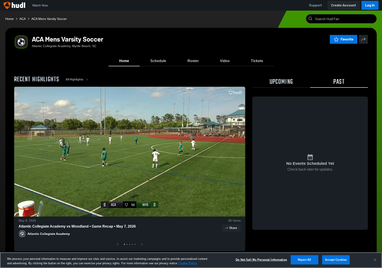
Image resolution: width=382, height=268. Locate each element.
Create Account (343, 5)
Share (233, 227)
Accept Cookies (336, 259)
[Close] (375, 260)
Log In (370, 5)
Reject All (304, 259)
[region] (191, 260)
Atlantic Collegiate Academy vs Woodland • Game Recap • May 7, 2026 (77, 226)
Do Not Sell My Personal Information (261, 259)
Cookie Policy (187, 263)
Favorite (347, 39)
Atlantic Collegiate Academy (48, 234)
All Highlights (74, 79)
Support (315, 5)
